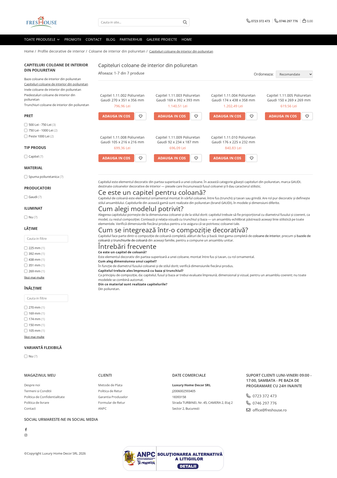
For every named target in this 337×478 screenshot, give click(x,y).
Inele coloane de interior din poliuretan (52, 89)
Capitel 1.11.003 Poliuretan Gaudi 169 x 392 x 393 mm (178, 97)
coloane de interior (266, 236)
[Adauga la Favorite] (140, 116)
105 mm (34, 330)
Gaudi (33, 197)
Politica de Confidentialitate (44, 397)
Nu (31, 217)
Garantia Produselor (113, 397)
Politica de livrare (36, 402)
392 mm (34, 253)
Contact (94, 39)
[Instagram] (25, 435)
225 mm (34, 248)
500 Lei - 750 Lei (40, 124)
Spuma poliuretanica (44, 176)
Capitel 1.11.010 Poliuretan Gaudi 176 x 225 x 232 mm (233, 139)
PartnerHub (131, 39)
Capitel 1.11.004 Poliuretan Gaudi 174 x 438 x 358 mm (233, 97)
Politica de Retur (110, 391)
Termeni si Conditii (37, 391)
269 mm (34, 271)
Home (187, 39)
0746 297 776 (264, 403)
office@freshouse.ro (269, 409)
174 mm (34, 319)
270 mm (34, 307)
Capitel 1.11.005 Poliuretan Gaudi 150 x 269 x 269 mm (289, 97)
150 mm (34, 325)
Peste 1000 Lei (39, 136)
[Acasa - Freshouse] (49, 22)
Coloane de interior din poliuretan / (119, 51)
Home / (30, 51)
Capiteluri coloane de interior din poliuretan (56, 84)
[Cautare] (185, 22)
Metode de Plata (110, 385)
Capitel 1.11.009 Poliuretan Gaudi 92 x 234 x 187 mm (178, 139)
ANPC (102, 408)
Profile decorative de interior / (63, 51)
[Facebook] (25, 429)
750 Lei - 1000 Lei (41, 130)
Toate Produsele (40, 39)
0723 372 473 (264, 395)
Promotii (72, 39)
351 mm (34, 265)
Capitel (34, 156)
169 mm (34, 313)
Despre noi (32, 385)
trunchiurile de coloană (130, 240)
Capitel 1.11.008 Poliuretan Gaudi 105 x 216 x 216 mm (122, 139)
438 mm (34, 259)
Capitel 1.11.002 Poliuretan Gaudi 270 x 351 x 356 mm (122, 97)
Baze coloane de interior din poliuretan (52, 79)
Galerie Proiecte (162, 39)
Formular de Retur (111, 402)
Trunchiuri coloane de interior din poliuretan (56, 105)
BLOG (110, 39)
